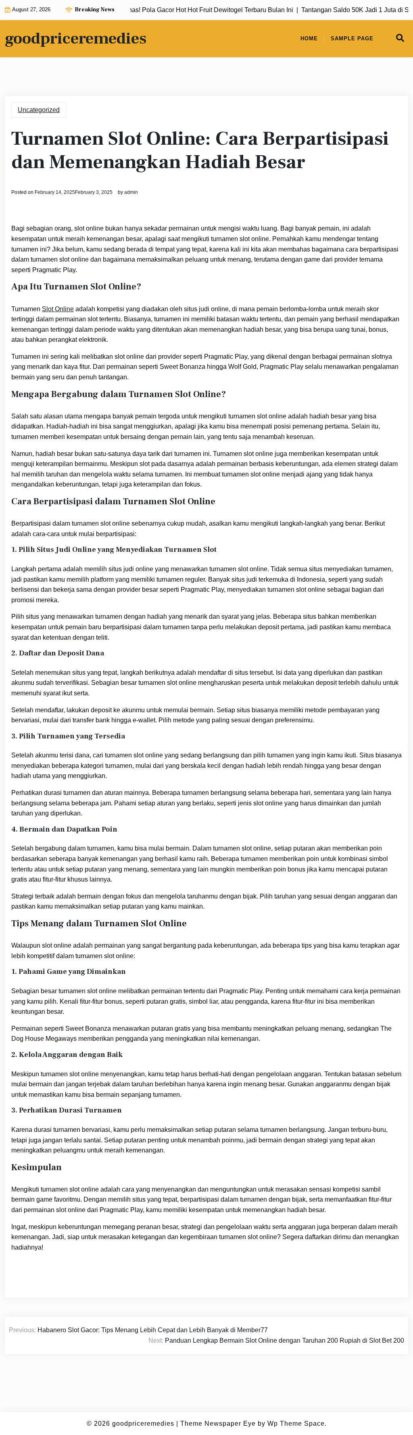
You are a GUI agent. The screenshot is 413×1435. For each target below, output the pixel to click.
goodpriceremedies (75, 38)
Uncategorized (39, 109)
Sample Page (352, 38)
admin (131, 192)
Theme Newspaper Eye (218, 1423)
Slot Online (58, 309)
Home (309, 38)
